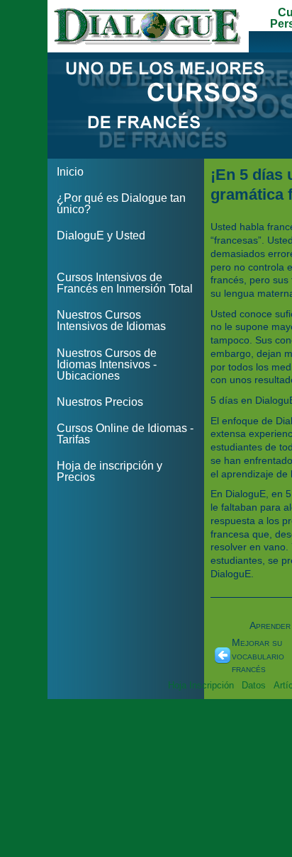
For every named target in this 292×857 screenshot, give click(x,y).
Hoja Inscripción (201, 685)
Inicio (70, 172)
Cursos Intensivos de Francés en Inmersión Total (125, 283)
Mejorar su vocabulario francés (258, 655)
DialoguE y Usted (101, 235)
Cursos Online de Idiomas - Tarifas (125, 433)
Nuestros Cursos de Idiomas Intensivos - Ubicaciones (107, 364)
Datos (254, 685)
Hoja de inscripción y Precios (109, 471)
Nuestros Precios (100, 402)
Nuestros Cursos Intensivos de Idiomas (111, 320)
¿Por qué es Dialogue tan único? (121, 203)
